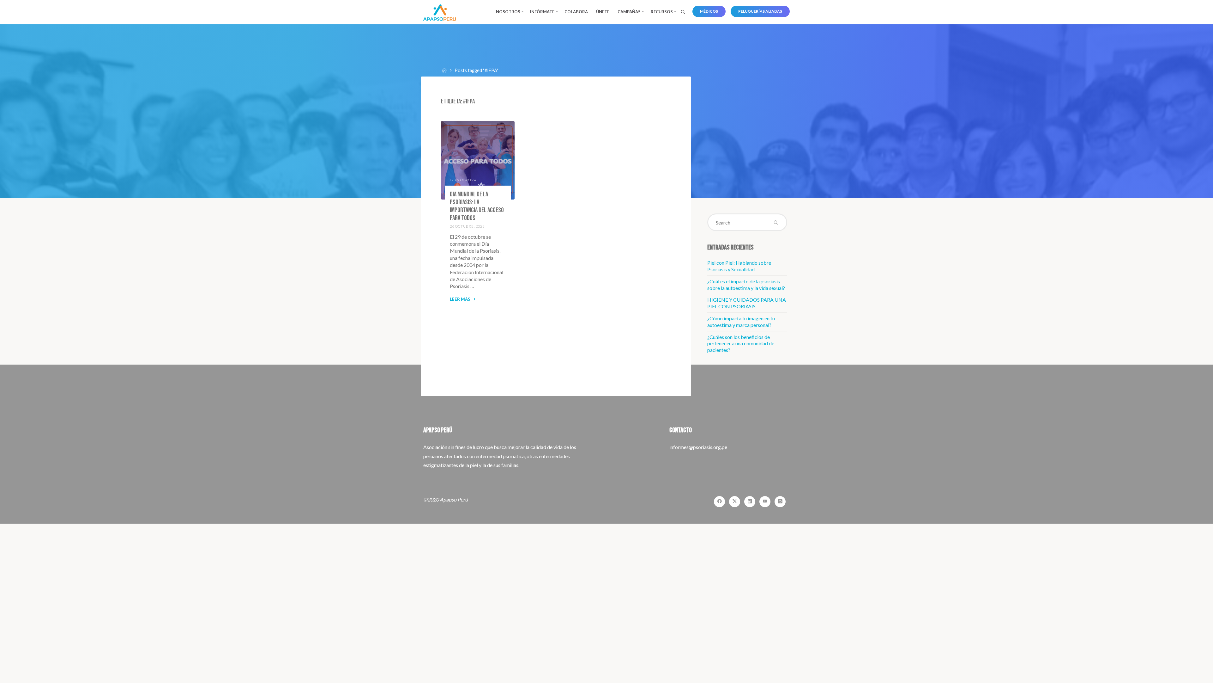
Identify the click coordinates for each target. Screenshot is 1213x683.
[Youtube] (764, 501)
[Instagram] (780, 501)
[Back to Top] (1188, 674)
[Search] (683, 12)
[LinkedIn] (749, 501)
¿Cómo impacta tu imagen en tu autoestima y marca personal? (741, 321)
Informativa (463, 180)
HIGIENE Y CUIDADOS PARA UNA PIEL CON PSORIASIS (746, 303)
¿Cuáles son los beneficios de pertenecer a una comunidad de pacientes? (740, 343)
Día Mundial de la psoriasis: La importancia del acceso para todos (477, 206)
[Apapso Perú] (439, 12)
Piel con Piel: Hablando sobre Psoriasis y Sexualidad (739, 266)
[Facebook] (719, 501)
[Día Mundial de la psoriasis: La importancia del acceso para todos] (478, 160)
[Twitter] (734, 501)
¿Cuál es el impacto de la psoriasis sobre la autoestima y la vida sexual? (746, 284)
